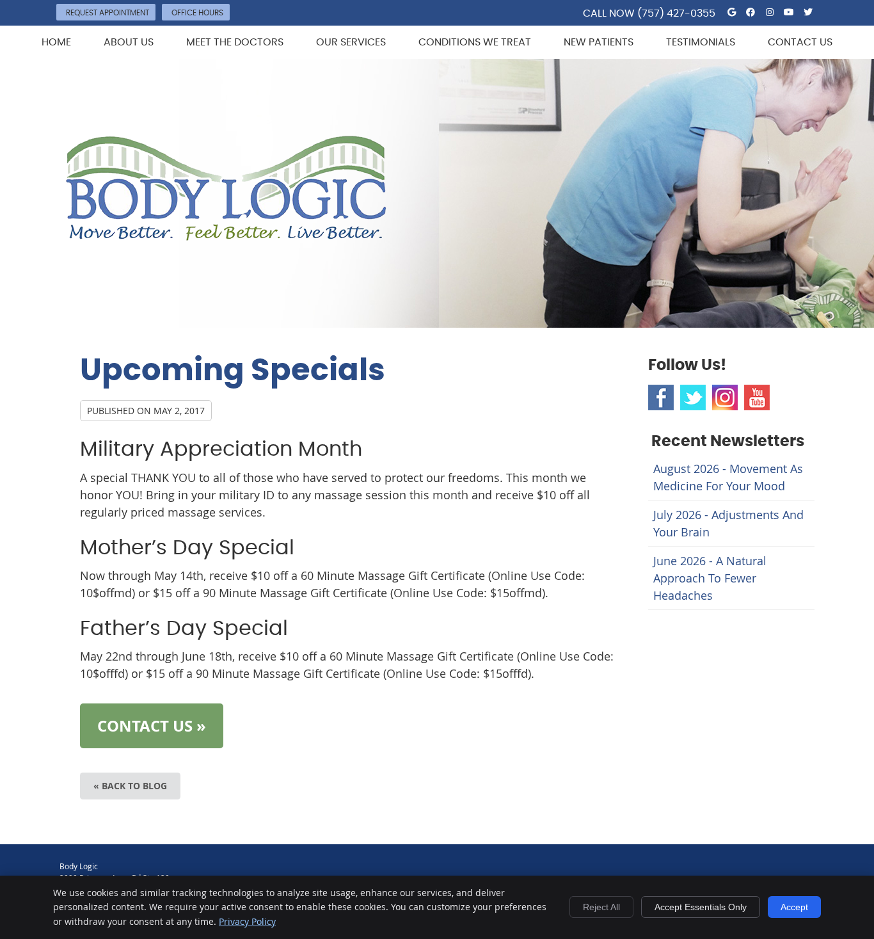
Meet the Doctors (234, 42)
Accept (794, 907)
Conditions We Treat (474, 42)
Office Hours (197, 13)
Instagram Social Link (725, 397)
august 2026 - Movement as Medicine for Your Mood (728, 477)
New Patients (598, 42)
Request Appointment (107, 13)
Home (56, 42)
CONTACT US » (151, 726)
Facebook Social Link (661, 397)
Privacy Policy (247, 921)
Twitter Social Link (693, 397)
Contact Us (800, 42)
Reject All (601, 907)
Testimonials (700, 42)
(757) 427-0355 (676, 13)
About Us (129, 42)
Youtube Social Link (757, 397)
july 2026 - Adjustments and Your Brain (728, 523)
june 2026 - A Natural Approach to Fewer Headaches (710, 578)
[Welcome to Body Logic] (226, 236)
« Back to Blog (130, 786)
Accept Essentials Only (701, 907)
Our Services (351, 42)
